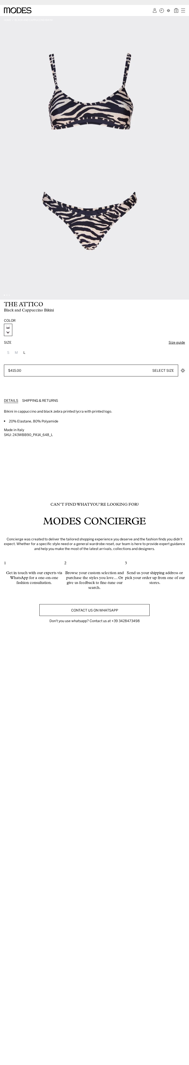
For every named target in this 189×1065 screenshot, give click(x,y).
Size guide (177, 342)
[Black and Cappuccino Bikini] (8, 330)
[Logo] (18, 10)
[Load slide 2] (6, 295)
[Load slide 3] (9, 295)
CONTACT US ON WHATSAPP (94, 610)
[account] (155, 10)
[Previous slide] (5, 158)
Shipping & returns (40, 400)
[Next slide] (183, 158)
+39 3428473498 (125, 620)
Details (11, 400)
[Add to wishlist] (183, 370)
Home (7, 19)
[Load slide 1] (4, 295)
